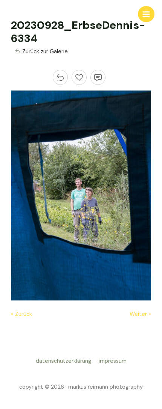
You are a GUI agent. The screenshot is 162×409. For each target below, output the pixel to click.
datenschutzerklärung (65, 361)
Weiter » (140, 314)
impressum (113, 361)
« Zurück (21, 314)
